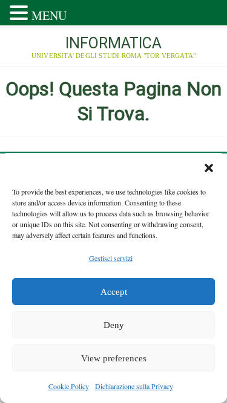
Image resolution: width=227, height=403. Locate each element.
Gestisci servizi (111, 258)
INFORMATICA (113, 43)
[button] (209, 168)
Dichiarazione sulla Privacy (134, 386)
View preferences (113, 358)
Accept (113, 292)
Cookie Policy (68, 386)
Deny (114, 325)
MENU (49, 15)
